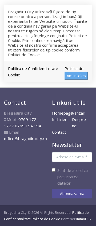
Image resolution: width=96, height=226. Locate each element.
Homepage (62, 113)
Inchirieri (59, 119)
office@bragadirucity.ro (25, 138)
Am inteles (76, 75)
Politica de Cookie (46, 218)
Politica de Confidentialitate (33, 68)
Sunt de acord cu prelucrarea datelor (72, 177)
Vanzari (78, 113)
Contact (59, 132)
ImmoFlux (83, 218)
